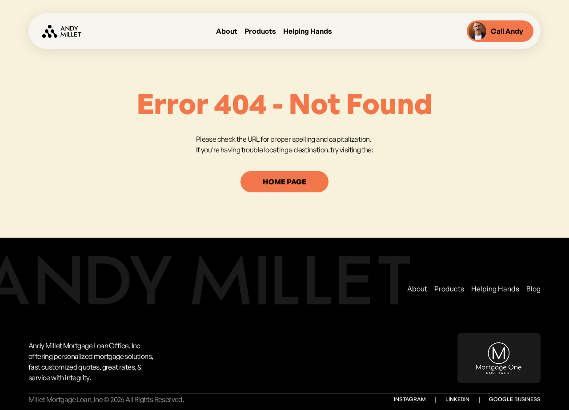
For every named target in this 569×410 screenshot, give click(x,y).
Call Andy (507, 31)
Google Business (515, 399)
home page (284, 181)
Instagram (410, 399)
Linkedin (457, 399)
